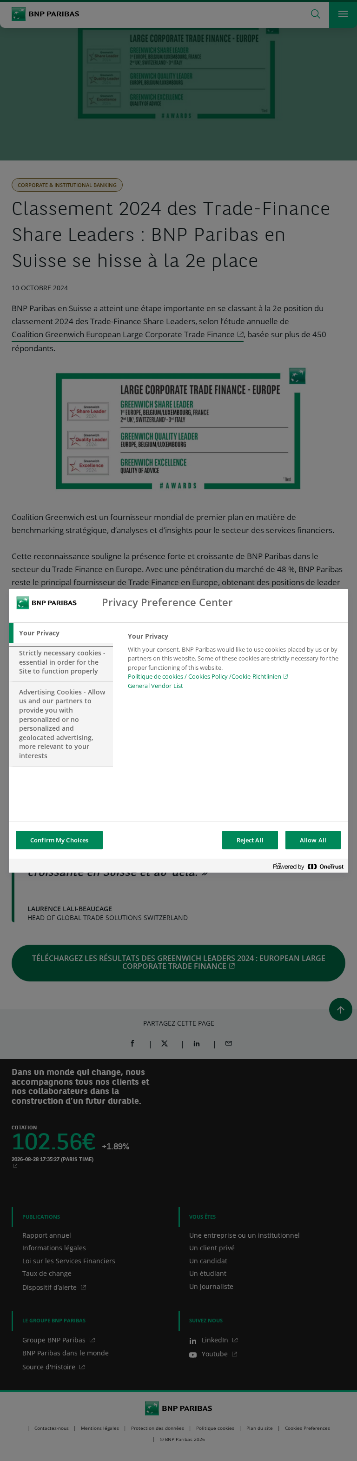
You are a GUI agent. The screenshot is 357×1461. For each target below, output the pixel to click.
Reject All (250, 840)
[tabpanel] (234, 663)
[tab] (61, 633)
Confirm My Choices (59, 840)
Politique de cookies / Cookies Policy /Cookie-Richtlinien (204, 676)
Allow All (313, 840)
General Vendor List (155, 685)
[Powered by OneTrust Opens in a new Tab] (308, 867)
